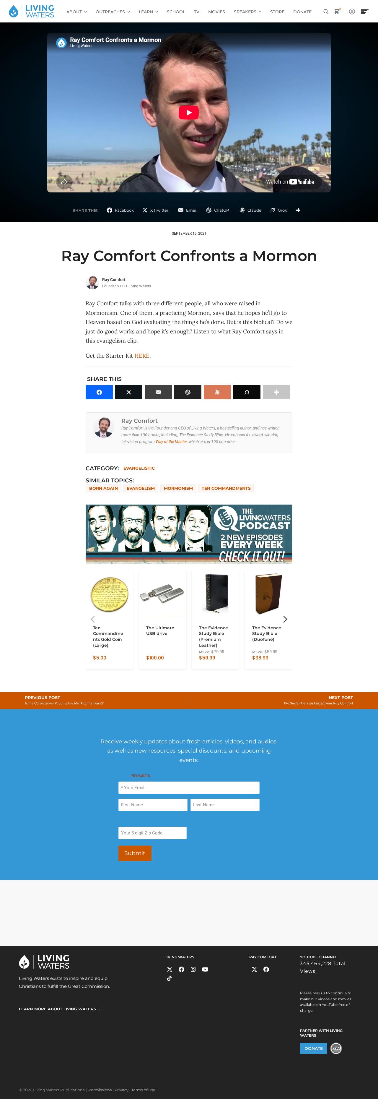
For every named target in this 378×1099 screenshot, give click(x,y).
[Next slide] (285, 619)
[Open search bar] (326, 11)
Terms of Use (143, 1089)
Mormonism (178, 488)
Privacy (121, 1089)
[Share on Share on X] (128, 392)
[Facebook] (181, 969)
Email (134, 776)
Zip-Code (126, 821)
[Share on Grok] (246, 392)
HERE (141, 355)
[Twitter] (169, 969)
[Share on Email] (158, 392)
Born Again (103, 488)
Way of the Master (171, 441)
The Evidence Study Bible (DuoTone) (266, 633)
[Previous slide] (93, 619)
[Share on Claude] (217, 392)
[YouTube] (205, 969)
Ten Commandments (226, 488)
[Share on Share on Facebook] (99, 392)
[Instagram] (193, 969)
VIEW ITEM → (106, 662)
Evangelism (141, 488)
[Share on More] (298, 210)
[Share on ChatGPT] (187, 392)
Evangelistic (139, 468)
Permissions (100, 1089)
